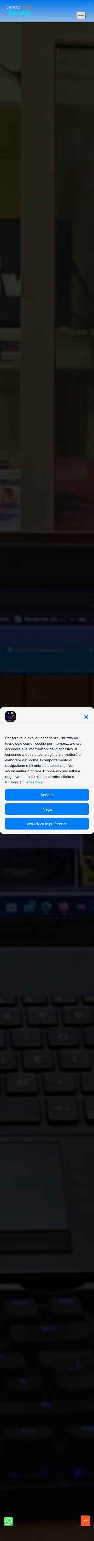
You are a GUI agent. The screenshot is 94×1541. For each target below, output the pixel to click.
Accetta (47, 794)
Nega (47, 809)
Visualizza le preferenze (47, 823)
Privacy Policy (31, 782)
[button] (86, 717)
